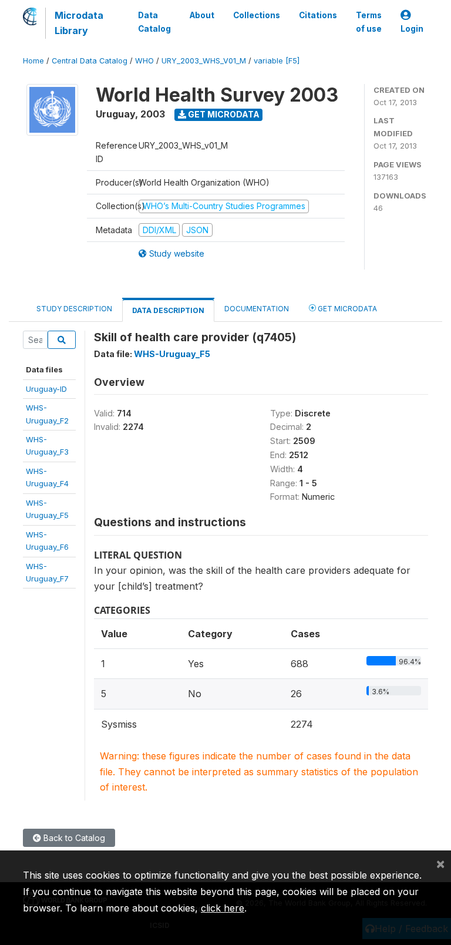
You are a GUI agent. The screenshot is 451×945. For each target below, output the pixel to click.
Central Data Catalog (89, 60)
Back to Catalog (73, 838)
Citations (318, 15)
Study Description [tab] (74, 308)
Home (33, 60)
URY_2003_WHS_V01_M (203, 60)
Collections (256, 15)
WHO (144, 60)
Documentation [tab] (256, 308)
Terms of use (369, 22)
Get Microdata (223, 114)
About (202, 15)
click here (222, 908)
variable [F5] (276, 60)
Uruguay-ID (46, 389)
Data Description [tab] (168, 310)
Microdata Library (79, 22)
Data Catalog (154, 22)
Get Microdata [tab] (346, 308)
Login (411, 28)
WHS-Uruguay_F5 (172, 354)
